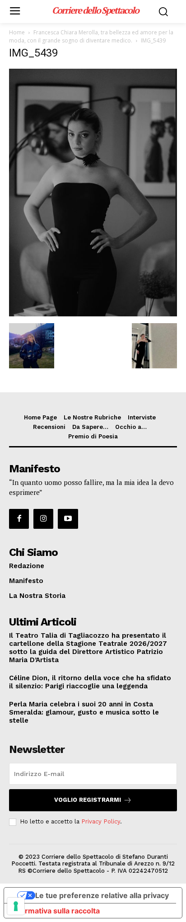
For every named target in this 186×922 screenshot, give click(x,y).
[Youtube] (68, 519)
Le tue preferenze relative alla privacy (102, 895)
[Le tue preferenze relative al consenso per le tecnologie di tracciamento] (15, 906)
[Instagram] (43, 519)
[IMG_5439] (93, 314)
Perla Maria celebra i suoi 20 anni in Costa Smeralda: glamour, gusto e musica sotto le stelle (84, 712)
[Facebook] (19, 519)
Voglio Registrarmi (87, 799)
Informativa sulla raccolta (55, 910)
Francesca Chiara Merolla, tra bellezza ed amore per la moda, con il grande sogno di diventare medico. (91, 36)
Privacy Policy (100, 821)
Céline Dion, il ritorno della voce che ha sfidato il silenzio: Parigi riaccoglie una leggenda (90, 682)
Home (17, 32)
